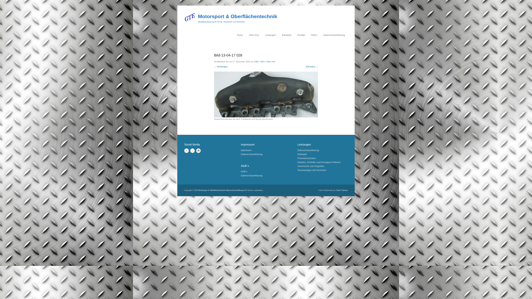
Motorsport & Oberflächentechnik (237, 16)
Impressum (246, 150)
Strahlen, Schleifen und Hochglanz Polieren (319, 162)
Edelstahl (286, 35)
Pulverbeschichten (306, 158)
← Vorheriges (220, 66)
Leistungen (270, 35)
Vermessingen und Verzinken (311, 170)
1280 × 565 (259, 61)
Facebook (186, 150)
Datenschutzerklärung (334, 35)
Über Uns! (254, 35)
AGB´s (244, 171)
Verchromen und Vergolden (310, 166)
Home (240, 35)
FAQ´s (314, 35)
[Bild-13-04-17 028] (266, 94)
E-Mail (198, 150)
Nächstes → (312, 66)
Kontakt (301, 35)
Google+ (192, 150)
